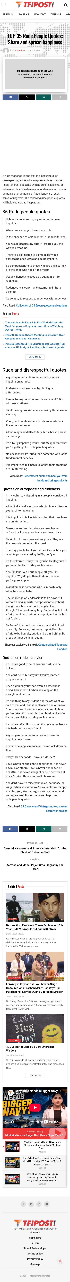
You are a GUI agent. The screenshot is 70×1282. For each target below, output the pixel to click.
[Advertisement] (35, 138)
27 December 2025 (16, 996)
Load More (35, 357)
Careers (35, 1243)
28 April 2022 (33, 50)
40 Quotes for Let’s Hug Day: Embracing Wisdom (30, 1049)
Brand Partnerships (35, 1248)
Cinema (12, 919)
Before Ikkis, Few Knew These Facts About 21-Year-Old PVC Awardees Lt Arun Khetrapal (34, 927)
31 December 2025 (16, 934)
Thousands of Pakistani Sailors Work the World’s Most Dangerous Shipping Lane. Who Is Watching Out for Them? (34, 326)
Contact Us (35, 1238)
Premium (8, 14)
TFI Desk (17, 50)
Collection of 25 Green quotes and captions (41, 305)
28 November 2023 (16, 1055)
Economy (40, 14)
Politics (24, 14)
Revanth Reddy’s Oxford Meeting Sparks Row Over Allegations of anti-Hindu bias (35, 336)
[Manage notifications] (60, 1261)
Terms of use (35, 1254)
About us (35, 1232)
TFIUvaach (14, 977)
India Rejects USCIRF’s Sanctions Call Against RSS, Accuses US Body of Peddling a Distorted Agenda (35, 345)
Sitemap (35, 1264)
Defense (56, 14)
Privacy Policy (35, 1259)
